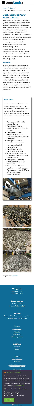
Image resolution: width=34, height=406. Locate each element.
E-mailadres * (17, 369)
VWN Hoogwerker (16, 337)
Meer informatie (19, 385)
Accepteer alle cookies (12, 392)
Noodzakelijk (9, 394)
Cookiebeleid (17, 361)
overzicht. (15, 276)
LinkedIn (17, 347)
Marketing (21, 396)
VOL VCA (17, 332)
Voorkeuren (22, 394)
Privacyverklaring (17, 359)
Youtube (17, 349)
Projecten (11, 8)
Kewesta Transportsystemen (18, 318)
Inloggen (17, 326)
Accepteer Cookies (9, 400)
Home (4, 8)
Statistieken (9, 396)
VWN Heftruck (17, 334)
